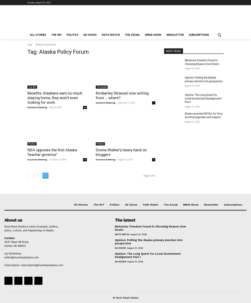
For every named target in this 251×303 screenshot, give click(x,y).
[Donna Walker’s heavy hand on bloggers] (125, 130)
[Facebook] (201, 3)
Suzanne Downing (37, 107)
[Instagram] (206, 3)
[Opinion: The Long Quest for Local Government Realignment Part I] (173, 99)
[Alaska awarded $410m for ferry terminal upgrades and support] (173, 118)
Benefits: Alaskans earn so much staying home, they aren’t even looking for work (54, 98)
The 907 (32, 87)
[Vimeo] (216, 3)
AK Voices (120, 248)
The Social (102, 87)
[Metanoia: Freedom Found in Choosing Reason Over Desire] (173, 65)
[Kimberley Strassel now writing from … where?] (125, 74)
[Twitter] (211, 3)
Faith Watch (122, 234)
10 (85, 159)
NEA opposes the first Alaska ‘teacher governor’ (52, 152)
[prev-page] (30, 176)
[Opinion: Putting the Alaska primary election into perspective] (173, 82)
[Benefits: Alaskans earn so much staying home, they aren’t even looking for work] (57, 74)
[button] (219, 34)
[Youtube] (221, 3)
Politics (31, 143)
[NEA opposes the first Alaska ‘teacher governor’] (57, 130)
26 (85, 107)
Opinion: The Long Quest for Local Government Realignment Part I (203, 98)
